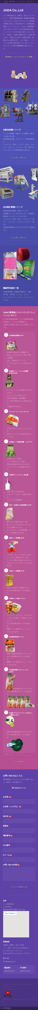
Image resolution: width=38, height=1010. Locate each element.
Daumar (5, 986)
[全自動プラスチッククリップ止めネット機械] (10, 727)
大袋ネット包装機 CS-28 (16, 571)
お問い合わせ (30, 1)
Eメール (7, 855)
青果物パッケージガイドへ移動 (19, 57)
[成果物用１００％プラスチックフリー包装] (19, 75)
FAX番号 (6, 845)
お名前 (7, 797)
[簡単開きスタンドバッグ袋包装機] (10, 690)
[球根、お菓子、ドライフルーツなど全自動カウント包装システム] (10, 651)
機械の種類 (12, 1)
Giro (11, 986)
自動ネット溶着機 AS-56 (16, 538)
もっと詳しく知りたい (19, 157)
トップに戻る (19, 761)
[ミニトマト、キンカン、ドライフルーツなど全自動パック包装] (13, 613)
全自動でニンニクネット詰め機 (18, 475)
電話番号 (7, 835)
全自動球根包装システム (16, 637)
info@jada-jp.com (9, 961)
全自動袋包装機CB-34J (16, 335)
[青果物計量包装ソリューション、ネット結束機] (9, 387)
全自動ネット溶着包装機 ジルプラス (20, 442)
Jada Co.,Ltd (11, 989)
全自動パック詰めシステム (17, 598)
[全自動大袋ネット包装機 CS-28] (9, 585)
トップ (6, 1)
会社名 (7, 816)
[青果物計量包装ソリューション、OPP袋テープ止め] (11, 350)
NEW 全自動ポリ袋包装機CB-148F (20, 505)
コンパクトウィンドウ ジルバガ (19, 411)
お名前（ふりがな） (12, 806)
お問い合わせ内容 (11, 865)
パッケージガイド (21, 1)
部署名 (5, 826)
